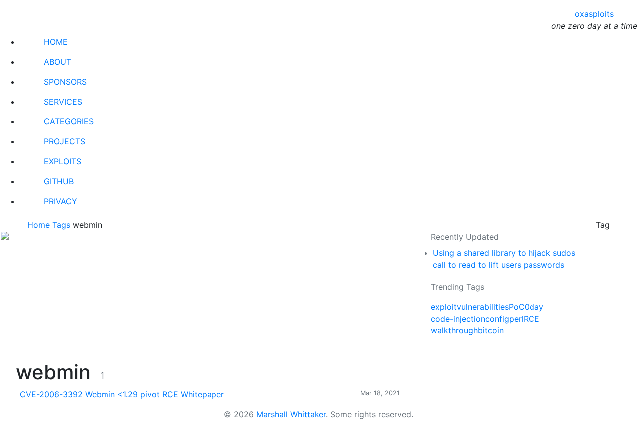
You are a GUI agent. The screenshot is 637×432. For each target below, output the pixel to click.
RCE (531, 319)
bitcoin (491, 330)
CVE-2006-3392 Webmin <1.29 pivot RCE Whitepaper (122, 394)
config (497, 319)
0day (534, 307)
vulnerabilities (483, 307)
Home (39, 225)
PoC (517, 307)
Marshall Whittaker (291, 414)
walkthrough (454, 330)
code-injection (458, 319)
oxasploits (594, 14)
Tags (62, 225)
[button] (8, 427)
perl (516, 319)
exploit (444, 307)
